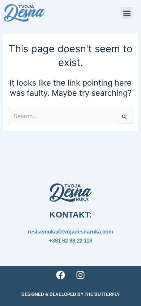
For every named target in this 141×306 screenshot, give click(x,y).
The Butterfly (102, 294)
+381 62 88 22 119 (70, 240)
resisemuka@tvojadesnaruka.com (70, 231)
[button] (127, 13)
